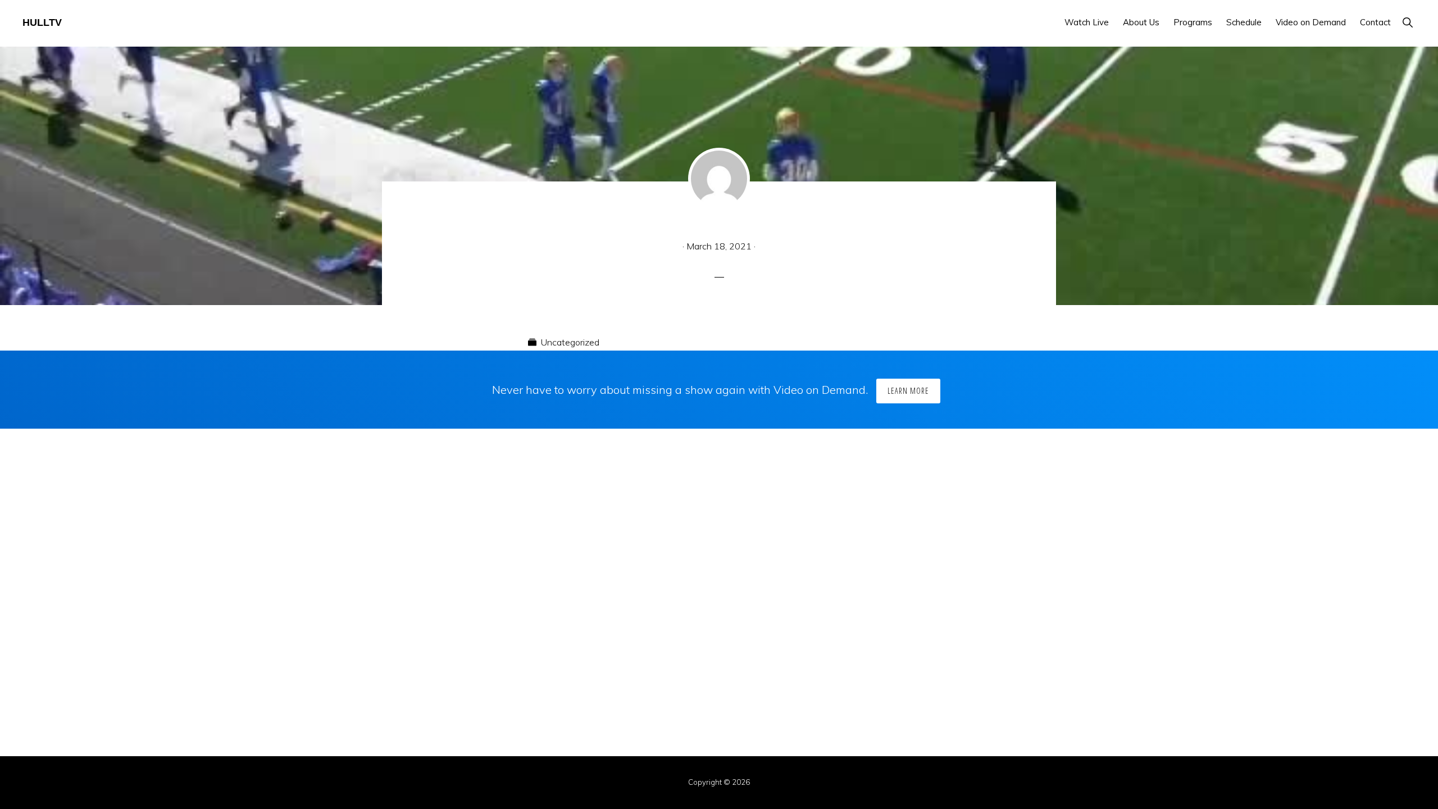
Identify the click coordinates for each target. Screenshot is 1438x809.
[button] (1407, 22)
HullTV (42, 22)
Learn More (908, 390)
